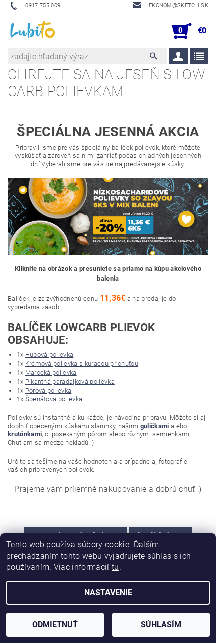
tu (115, 567)
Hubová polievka (49, 354)
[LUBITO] (33, 31)
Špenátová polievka (54, 399)
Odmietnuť (55, 624)
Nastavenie (108, 592)
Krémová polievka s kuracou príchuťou (82, 364)
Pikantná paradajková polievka (70, 381)
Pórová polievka (48, 390)
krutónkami (25, 434)
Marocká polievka (51, 372)
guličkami (154, 426)
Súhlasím (161, 624)
